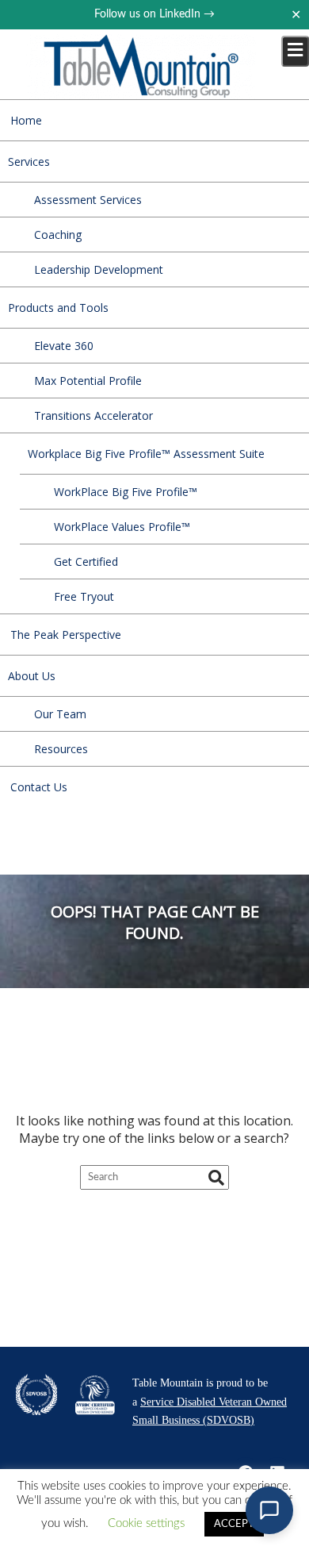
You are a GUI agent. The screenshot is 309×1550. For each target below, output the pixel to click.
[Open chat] (269, 1510)
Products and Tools (58, 307)
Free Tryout (84, 596)
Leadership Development (98, 269)
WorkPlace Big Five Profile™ (125, 491)
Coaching (58, 234)
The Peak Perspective (65, 634)
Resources (61, 748)
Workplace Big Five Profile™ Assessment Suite (146, 453)
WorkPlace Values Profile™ (122, 526)
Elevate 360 (63, 345)
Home (26, 120)
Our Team (60, 713)
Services (29, 161)
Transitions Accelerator (93, 415)
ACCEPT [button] (234, 1524)
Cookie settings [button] (146, 1523)
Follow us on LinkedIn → (154, 14)
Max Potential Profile (88, 380)
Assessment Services (88, 199)
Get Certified (86, 561)
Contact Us (38, 786)
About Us (31, 675)
